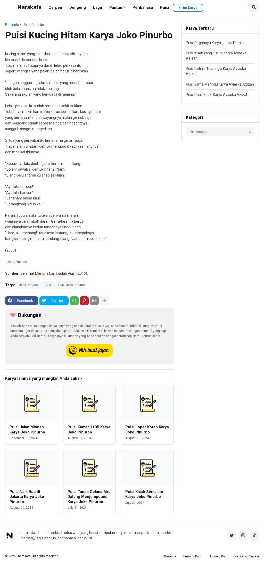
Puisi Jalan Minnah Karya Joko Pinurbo (27, 429)
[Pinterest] (84, 300)
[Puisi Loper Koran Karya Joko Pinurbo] (147, 403)
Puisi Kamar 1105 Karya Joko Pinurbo (89, 429)
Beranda (12, 25)
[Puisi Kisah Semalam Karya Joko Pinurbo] (147, 468)
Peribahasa (143, 7)
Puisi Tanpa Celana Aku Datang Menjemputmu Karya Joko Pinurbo (89, 496)
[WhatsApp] (74, 300)
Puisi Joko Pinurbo (71, 285)
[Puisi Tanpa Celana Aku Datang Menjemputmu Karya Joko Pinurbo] (89, 468)
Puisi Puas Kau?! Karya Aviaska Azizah (217, 95)
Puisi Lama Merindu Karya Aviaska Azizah (220, 84)
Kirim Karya (187, 8)
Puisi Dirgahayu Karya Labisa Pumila (215, 43)
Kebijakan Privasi (247, 556)
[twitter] (231, 535)
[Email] (94, 300)
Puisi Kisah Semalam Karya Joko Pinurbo (144, 494)
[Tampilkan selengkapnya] (104, 300)
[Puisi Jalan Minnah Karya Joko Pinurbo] (31, 403)
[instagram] (243, 535)
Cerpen (55, 7)
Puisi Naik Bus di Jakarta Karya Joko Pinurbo (27, 496)
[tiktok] (254, 535)
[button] (254, 7)
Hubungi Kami (218, 556)
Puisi (164, 7)
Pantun (115, 7)
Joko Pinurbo (33, 25)
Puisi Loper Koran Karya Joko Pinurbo (147, 429)
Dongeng (77, 7)
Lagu (97, 7)
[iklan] (89, 369)
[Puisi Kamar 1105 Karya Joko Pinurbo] (89, 403)
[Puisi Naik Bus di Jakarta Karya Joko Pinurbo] (31, 468)
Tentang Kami (192, 556)
